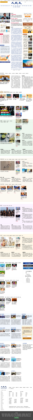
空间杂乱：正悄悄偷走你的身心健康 (27, 135)
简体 (13, 0)
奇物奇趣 (9, 262)
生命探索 (15, 399)
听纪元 (20, 5)
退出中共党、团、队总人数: (27, 13)
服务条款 (21, 387)
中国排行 (2, 357)
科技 (25, 5)
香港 (5, 5)
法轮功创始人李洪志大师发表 (28, 24)
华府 (29, 344)
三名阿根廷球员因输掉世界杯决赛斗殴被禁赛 (2, 303)
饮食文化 (14, 280)
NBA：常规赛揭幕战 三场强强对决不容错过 (14, 303)
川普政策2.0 (16, 18)
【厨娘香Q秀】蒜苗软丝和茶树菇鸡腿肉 (8, 286)
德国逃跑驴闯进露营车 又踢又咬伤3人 (8, 268)
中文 (1, 391)
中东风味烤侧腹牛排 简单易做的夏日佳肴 (2, 286)
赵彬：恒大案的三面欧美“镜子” (15, 78)
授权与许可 (17, 387)
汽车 (22, 235)
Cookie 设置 (16, 417)
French (2, 396)
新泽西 (24, 345)
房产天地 (17, 235)
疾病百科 (12, 149)
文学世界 (15, 400)
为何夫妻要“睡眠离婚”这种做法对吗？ (27, 247)
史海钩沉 (13, 159)
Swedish (2, 400)
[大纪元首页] (4, 388)
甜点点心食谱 (7, 280)
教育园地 (10, 402)
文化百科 (19, 159)
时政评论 (10, 73)
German (2, 397)
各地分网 (18, 6)
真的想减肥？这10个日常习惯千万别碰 (28, 153)
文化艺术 (10, 398)
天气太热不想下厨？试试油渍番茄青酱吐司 (2, 292)
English (2, 392)
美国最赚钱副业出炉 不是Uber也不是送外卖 (2, 268)
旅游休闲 (14, 235)
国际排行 (2, 371)
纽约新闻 (3, 45)
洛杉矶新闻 (13, 328)
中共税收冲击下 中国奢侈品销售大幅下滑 (7, 373)
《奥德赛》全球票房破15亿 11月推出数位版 (7, 217)
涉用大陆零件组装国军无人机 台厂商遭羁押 (18, 373)
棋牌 (18, 297)
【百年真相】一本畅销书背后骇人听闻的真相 (24, 198)
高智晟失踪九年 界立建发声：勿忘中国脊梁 (18, 330)
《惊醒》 (29, 27)
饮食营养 (24, 149)
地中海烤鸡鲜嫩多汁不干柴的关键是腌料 (14, 286)
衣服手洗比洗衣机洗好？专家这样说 (18, 241)
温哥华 (29, 347)
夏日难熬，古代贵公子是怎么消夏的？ (28, 181)
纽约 (23, 344)
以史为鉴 (13, 73)
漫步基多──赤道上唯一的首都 (15, 253)
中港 (4, 205)
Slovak (2, 405)
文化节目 (2, 184)
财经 (23, 5)
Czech (1, 404)
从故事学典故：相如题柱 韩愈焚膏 (25, 58)
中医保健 (1, 149)
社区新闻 (25, 343)
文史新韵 (16, 184)
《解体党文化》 (28, 278)
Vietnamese (2, 409)
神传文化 (10, 399)
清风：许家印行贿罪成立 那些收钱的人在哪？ (18, 346)
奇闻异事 (6, 262)
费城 (25, 346)
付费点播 (17, 92)
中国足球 (11, 297)
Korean (2, 394)
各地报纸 (10, 387)
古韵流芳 (10, 184)
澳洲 (28, 348)
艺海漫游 (25, 159)
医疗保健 (21, 400)
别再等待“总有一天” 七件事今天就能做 (27, 144)
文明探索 (10, 159)
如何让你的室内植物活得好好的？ (26, 246)
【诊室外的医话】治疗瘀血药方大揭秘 (5, 150)
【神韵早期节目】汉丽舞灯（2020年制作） (9, 99)
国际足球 (8, 297)
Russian (2, 401)
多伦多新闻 (13, 314)
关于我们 (5, 0)
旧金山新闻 (2, 328)
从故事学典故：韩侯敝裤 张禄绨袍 (16, 179)
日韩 (9, 205)
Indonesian (2, 395)
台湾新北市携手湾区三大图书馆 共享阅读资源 (7, 330)
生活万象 (7, 235)
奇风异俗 (16, 262)
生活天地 (21, 398)
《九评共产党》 (25, 18)
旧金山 (25, 344)
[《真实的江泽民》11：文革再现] (5, 16)
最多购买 (11, 92)
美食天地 (2, 280)
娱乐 (26, 5)
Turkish (2, 407)
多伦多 (27, 347)
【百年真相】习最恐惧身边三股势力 (24, 191)
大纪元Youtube (28, 265)
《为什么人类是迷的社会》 (27, 26)
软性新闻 (2, 262)
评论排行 (23, 75)
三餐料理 (11, 280)
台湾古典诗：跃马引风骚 (4, 171)
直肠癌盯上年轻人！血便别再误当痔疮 (16, 152)
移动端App (9, 0)
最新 (14, 92)
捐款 (21, 0)
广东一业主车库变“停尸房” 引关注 (5, 362)
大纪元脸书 (29, 263)
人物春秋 (16, 159)
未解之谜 (13, 184)
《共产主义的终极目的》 (28, 275)
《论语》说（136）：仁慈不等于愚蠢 (27, 178)
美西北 (26, 345)
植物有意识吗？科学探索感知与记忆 (27, 142)
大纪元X (28, 268)
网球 (5, 297)
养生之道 (17, 280)
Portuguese (2, 399)
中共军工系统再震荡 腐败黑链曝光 (6, 116)
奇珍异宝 (13, 262)
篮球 (14, 297)
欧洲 (23, 349)
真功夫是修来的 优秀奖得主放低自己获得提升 (7, 316)
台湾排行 (13, 371)
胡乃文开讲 (19, 184)
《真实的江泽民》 (28, 279)
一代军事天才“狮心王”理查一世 (16, 178)
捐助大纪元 (12, 388)
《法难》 (25, 27)
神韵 (30, 5)
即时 (11, 5)
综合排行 (2, 343)
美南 (27, 345)
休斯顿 (27, 346)
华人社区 (21, 391)
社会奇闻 (19, 262)
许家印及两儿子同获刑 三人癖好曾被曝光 (7, 346)
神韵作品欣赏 (24, 172)
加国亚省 (24, 347)
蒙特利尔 (31, 347)
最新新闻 (10, 391)
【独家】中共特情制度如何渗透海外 (29, 316)
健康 (15, 6)
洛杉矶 (27, 344)
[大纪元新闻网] (16, 3)
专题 (15, 5)
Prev (1, 17)
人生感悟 (10, 400)
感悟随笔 (17, 73)
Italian (1, 398)
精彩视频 (2, 104)
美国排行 (13, 357)
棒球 (16, 297)
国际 (7, 5)
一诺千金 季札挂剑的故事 (15, 180)
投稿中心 (27, 387)
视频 (17, 5)
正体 (11, 0)
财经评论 (20, 73)
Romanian (2, 403)
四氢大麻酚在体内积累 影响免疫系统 (6, 143)
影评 (11, 205)
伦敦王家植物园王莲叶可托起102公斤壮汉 (2, 275)
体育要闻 (2, 297)
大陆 (1, 5)
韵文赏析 (22, 159)
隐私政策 (24, 387)
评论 (13, 5)
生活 (13, 6)
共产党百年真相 (2, 74)
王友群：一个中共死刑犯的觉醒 (15, 84)
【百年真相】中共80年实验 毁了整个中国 (10, 191)
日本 (26, 348)
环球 (7, 205)
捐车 (19, 0)
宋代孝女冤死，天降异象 (3, 179)
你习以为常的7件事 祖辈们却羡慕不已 (27, 137)
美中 (23, 346)
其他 (20, 297)
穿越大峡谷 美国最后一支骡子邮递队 (27, 166)
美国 (3, 5)
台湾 (9, 5)
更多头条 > (5, 23)
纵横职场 (10, 235)
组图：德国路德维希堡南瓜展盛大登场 (16, 36)
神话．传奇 (6, 159)
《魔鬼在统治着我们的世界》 (28, 277)
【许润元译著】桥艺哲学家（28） (8, 303)
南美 (25, 349)
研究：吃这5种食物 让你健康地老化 (27, 242)
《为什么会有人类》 (27, 28)
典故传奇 (15, 402)
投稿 (30, 0)
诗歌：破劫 (23, 164)
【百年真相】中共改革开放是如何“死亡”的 (3, 191)
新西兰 (30, 348)
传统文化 (25, 34)
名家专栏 (27, 73)
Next (9, 17)
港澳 (16, 393)
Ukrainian (2, 402)
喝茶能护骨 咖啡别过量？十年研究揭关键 (18, 137)
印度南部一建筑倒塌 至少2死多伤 (16, 29)
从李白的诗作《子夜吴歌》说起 (27, 179)
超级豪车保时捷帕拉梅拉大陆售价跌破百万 (7, 359)
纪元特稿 (6, 73)
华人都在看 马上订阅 (27, 338)
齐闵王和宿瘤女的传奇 (25, 162)
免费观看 (20, 92)
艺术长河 (10, 403)
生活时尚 (4, 235)
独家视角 (24, 314)
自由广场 (23, 73)
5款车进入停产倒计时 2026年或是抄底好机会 (14, 268)
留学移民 (20, 235)
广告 (24, 0)
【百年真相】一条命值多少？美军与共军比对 (17, 191)
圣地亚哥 (29, 346)
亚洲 (26, 349)
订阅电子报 (27, 0)
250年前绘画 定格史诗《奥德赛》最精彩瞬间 (25, 36)
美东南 (30, 345)
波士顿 (31, 344)
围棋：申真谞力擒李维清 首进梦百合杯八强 (2, 309)
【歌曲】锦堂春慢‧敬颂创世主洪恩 (18, 173)
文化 (28, 5)
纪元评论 (2, 73)
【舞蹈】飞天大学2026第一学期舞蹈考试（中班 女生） (22, 99)
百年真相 (6, 184)
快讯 (2, 34)
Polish (1, 406)
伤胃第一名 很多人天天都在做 (26, 136)
